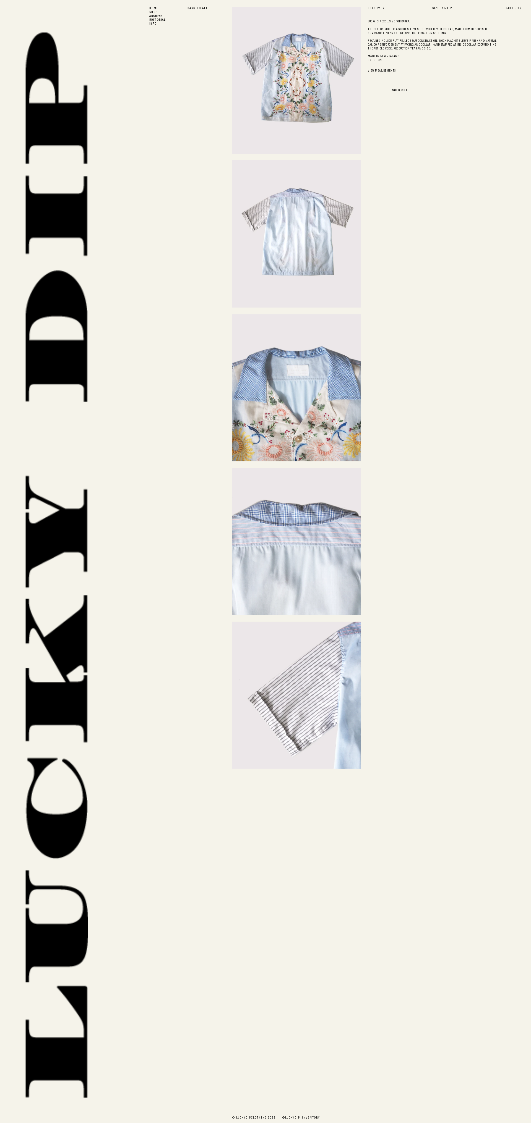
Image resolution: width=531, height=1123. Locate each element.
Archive (155, 16)
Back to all (198, 8)
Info (153, 24)
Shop (153, 12)
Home (153, 8)
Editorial (157, 20)
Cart (513, 8)
